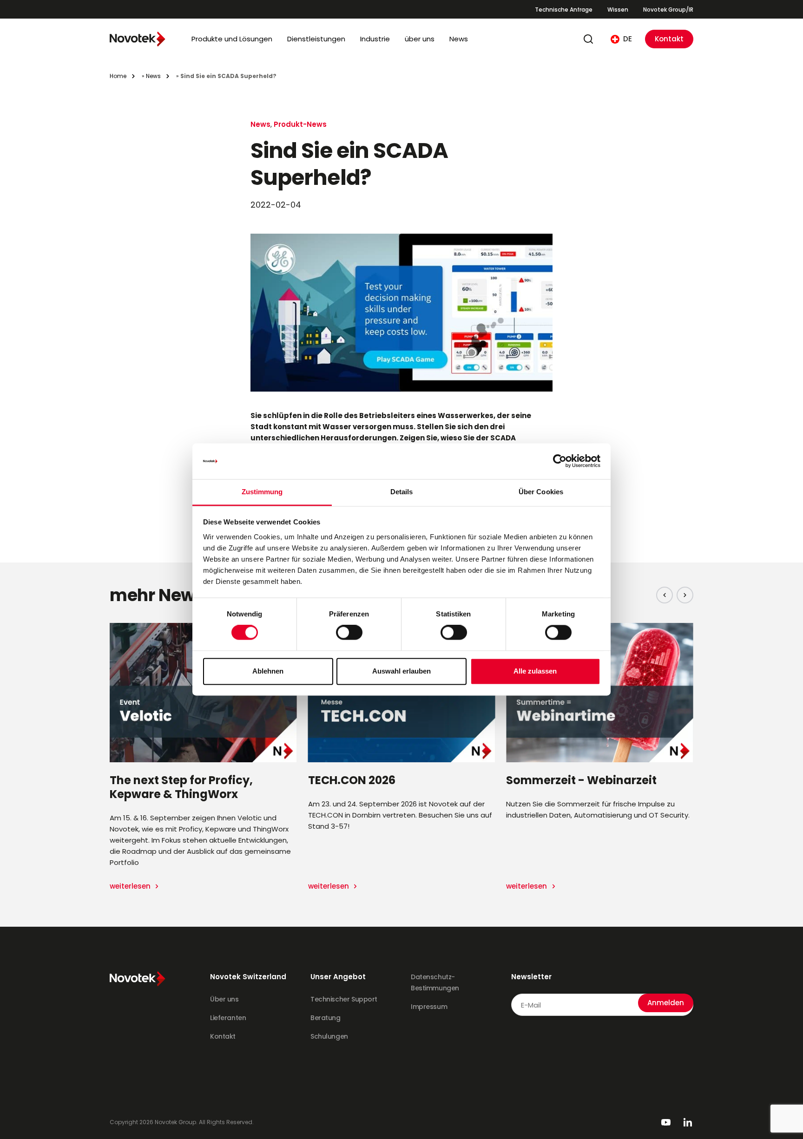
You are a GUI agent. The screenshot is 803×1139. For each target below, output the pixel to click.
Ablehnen (267, 671)
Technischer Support (343, 999)
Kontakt (669, 39)
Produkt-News (300, 124)
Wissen (617, 9)
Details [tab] (401, 492)
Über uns (224, 999)
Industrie (375, 39)
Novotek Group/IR (668, 9)
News (458, 39)
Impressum (429, 1006)
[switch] (349, 632)
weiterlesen (131, 886)
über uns (419, 39)
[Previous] (664, 595)
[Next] (685, 595)
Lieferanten (228, 1017)
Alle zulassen (535, 671)
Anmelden (665, 1003)
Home (118, 76)
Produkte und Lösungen (231, 39)
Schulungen (329, 1036)
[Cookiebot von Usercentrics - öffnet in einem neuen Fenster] (559, 461)
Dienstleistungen (316, 39)
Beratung (325, 1017)
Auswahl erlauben (401, 671)
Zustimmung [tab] (262, 492)
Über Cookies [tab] (541, 492)
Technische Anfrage (563, 9)
